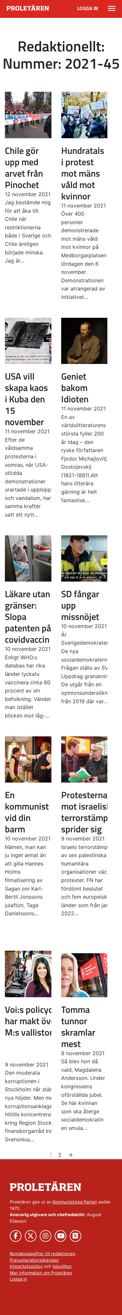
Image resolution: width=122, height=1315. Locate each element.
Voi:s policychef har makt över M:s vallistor (35, 1020)
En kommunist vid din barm (27, 812)
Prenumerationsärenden (34, 1260)
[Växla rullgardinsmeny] (111, 8)
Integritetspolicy (26, 1266)
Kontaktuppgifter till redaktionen (42, 1253)
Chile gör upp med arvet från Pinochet (24, 167)
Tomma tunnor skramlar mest (78, 1026)
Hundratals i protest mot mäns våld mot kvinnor (82, 173)
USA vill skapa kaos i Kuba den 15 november (26, 399)
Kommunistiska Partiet (74, 1201)
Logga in (87, 8)
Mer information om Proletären (41, 1272)
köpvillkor (62, 1266)
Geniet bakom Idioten (74, 387)
